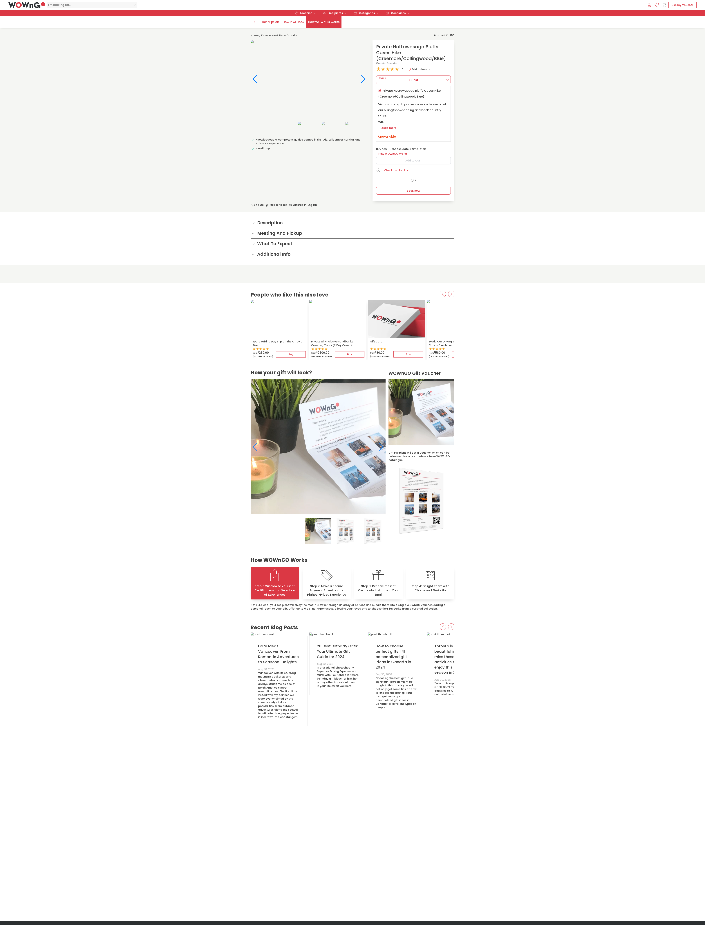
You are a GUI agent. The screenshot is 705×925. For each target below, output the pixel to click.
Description (270, 22)
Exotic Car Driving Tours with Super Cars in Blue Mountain (452, 343)
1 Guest (398, 79)
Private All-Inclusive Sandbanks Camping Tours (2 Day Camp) (332, 343)
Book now (413, 191)
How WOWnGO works (324, 22)
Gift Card (376, 341)
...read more (388, 128)
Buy (290, 354)
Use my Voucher (682, 5)
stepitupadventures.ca (411, 104)
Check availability (396, 170)
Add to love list (421, 69)
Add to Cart (413, 160)
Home (254, 35)
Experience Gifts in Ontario (279, 35)
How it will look (293, 22)
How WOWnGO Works (393, 154)
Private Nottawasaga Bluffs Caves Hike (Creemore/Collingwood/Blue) (412, 114)
